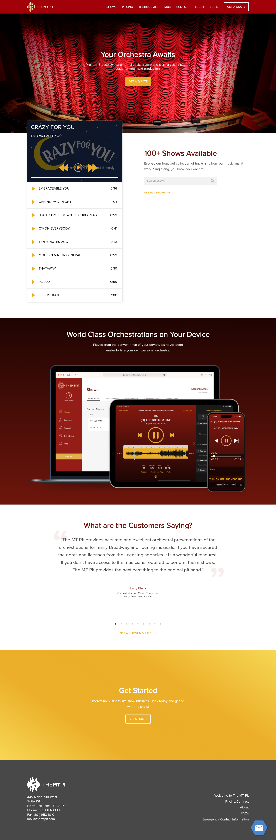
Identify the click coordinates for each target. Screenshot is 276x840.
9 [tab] (160, 624)
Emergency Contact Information (225, 819)
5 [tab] (138, 624)
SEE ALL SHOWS (155, 192)
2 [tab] (121, 624)
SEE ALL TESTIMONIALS (136, 633)
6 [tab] (144, 624)
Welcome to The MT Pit (231, 795)
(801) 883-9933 (49, 810)
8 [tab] (155, 624)
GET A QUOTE (138, 81)
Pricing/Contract (237, 801)
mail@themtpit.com (41, 819)
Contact (182, 7)
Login (214, 7)
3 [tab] (127, 624)
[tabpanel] (138, 569)
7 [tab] (149, 624)
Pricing (127, 7)
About (199, 7)
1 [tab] (115, 624)
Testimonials (148, 7)
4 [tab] (132, 624)
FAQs (167, 7)
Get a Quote (236, 6)
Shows (111, 7)
